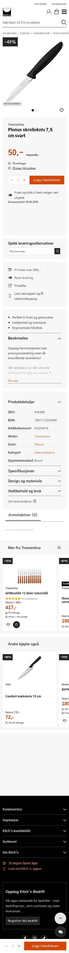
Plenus (39, 444)
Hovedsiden (10, 33)
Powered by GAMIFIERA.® (19, 530)
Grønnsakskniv (44, 452)
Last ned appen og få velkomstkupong (28, 296)
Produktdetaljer (21, 402)
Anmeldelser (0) (23, 514)
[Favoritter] (8, 624)
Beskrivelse (18, 338)
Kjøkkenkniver (41, 33)
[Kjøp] (16, 624)
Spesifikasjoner (21, 471)
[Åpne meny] (64, 12)
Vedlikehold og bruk (24, 491)
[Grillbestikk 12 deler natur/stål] (29, 571)
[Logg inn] (48, 12)
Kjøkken (25, 33)
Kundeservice (59, 4)
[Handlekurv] (56, 12)
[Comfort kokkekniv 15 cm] (29, 667)
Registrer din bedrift (23, 921)
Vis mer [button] (13, 380)
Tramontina (16, 124)
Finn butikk (40, 4)
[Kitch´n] (7, 12)
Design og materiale (25, 481)
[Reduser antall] (11, 180)
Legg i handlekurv (47, 180)
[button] (61, 110)
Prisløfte (20, 285)
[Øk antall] (24, 180)
